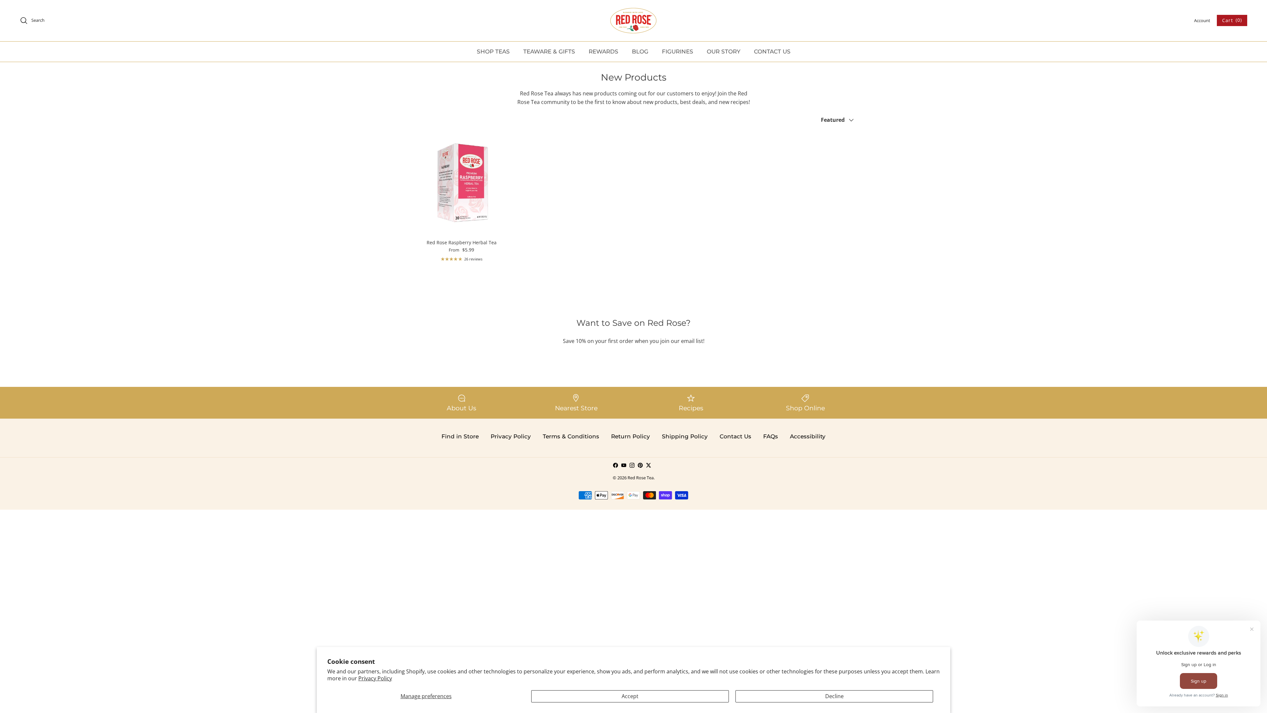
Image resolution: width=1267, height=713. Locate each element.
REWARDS (603, 51)
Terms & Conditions (571, 436)
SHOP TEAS (493, 51)
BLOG (640, 51)
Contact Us (735, 436)
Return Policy (630, 436)
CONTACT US (772, 51)
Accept (630, 696)
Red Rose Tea (641, 478)
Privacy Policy (375, 678)
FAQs (770, 436)
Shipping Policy (685, 436)
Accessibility (808, 436)
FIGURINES (677, 51)
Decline (834, 696)
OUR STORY (723, 51)
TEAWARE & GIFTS (549, 51)
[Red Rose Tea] (633, 21)
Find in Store (460, 436)
